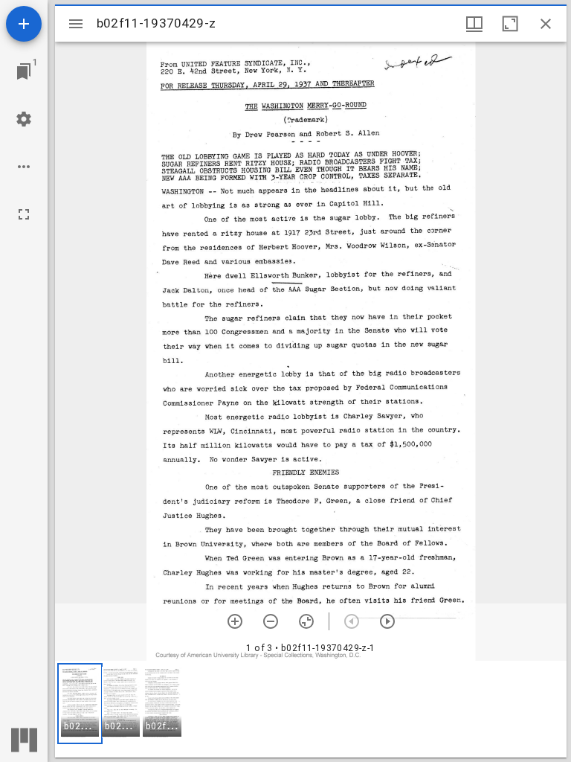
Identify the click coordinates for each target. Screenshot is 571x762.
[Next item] (387, 621)
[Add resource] (24, 24)
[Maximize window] (510, 24)
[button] (80, 703)
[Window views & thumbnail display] (474, 24)
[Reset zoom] (306, 621)
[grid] (311, 709)
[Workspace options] (24, 167)
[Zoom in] (235, 621)
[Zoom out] (270, 621)
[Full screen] (24, 214)
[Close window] (546, 24)
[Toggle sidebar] (76, 24)
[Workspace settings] (24, 119)
